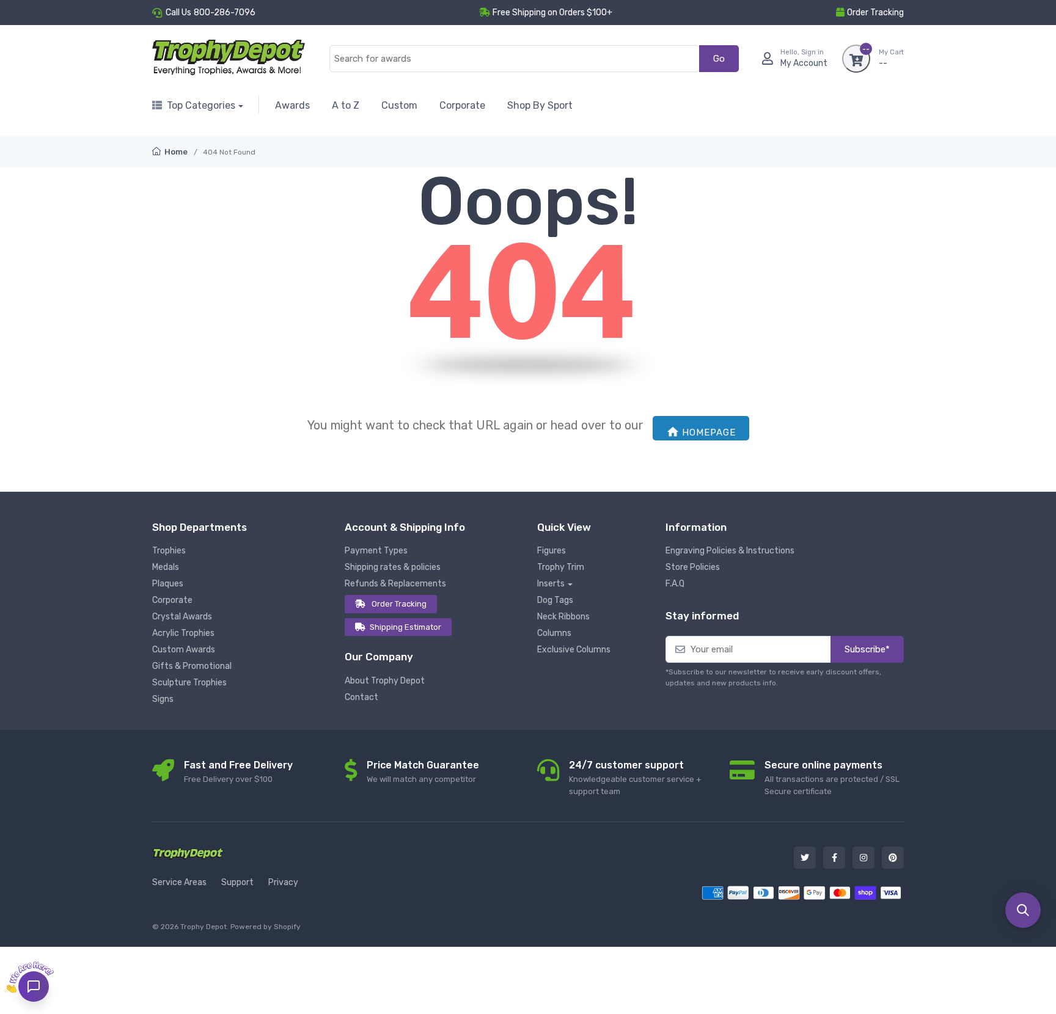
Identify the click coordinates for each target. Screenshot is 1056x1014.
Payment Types (376, 550)
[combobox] (514, 59)
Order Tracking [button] (875, 12)
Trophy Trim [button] (560, 567)
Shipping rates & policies (393, 567)
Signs (163, 699)
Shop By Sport (540, 105)
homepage (709, 432)
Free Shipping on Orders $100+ (552, 12)
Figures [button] (551, 550)
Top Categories (201, 105)
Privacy (283, 882)
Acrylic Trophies (183, 633)
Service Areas (179, 882)
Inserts (551, 583)
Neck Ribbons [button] (563, 616)
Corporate (462, 105)
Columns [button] (554, 633)
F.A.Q (675, 583)
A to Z (345, 105)
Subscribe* (867, 649)
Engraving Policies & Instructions (730, 550)
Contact (361, 697)
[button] (1023, 910)
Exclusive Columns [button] (573, 649)
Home (175, 151)
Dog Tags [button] (555, 600)
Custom (399, 105)
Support (237, 882)
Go (719, 58)
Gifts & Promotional (192, 666)
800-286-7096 (224, 12)
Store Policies (693, 567)
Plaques (167, 583)
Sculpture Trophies (189, 682)
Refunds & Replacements (395, 583)
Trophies (169, 550)
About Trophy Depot (385, 681)
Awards (292, 105)
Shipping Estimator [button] (405, 627)
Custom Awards (183, 649)
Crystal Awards (182, 616)
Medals (165, 567)
